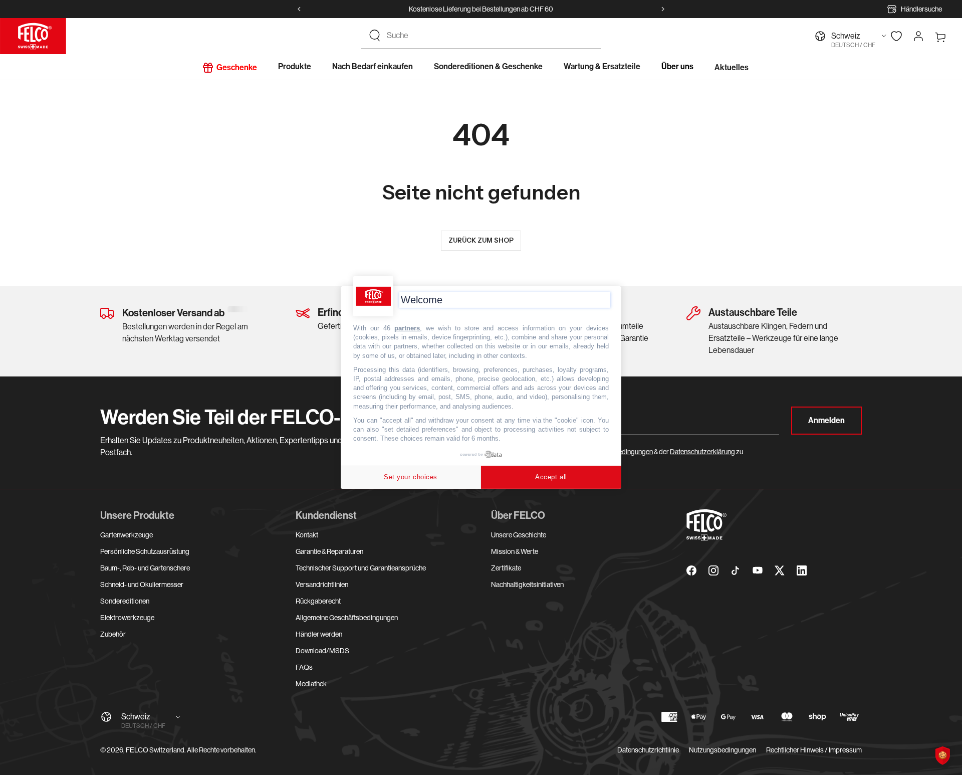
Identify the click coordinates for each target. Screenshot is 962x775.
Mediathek (311, 684)
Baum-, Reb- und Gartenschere (145, 568)
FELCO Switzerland (155, 750)
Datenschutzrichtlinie (648, 750)
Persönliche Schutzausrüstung (144, 551)
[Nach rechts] (663, 9)
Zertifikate (506, 568)
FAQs (304, 667)
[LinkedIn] (802, 570)
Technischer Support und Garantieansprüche (361, 568)
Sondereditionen (124, 601)
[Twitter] (780, 570)
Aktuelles (731, 67)
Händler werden (319, 634)
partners (407, 328)
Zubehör (113, 634)
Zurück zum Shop (481, 240)
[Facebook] (691, 570)
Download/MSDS (322, 651)
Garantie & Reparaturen (329, 551)
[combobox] (490, 36)
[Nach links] (299, 9)
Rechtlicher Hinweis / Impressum (814, 750)
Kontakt (307, 535)
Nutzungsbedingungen (722, 750)
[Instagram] (713, 570)
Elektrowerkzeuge (127, 618)
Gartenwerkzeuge (126, 535)
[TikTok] (736, 570)
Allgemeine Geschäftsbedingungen (347, 618)
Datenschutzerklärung (702, 452)
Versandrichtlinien (322, 584)
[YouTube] (758, 570)
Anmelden (826, 420)
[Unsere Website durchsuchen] (375, 36)
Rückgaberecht (318, 601)
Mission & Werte (514, 551)
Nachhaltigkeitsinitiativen (527, 584)
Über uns (677, 66)
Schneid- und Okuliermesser (141, 584)
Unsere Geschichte (518, 535)
